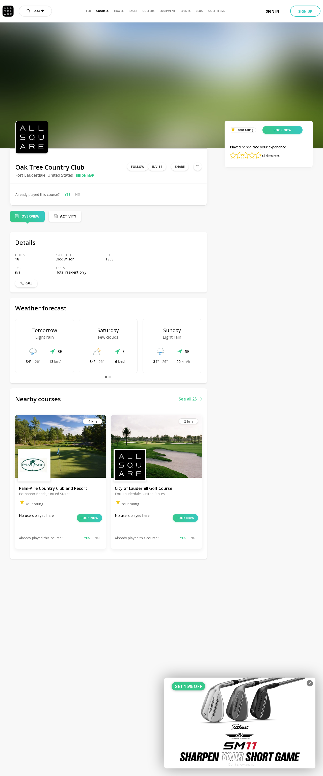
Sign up (305, 11)
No (77, 194)
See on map (84, 175)
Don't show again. (241, 764)
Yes (67, 194)
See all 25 (188, 399)
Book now (89, 518)
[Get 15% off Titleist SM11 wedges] (239, 723)
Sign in (272, 11)
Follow (137, 167)
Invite (157, 167)
